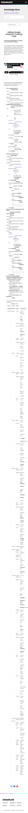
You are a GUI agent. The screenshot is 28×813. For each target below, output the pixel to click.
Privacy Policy (18, 810)
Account (19, 805)
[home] (6, 2)
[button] (25, 2)
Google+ (17, 786)
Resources (12, 805)
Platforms (19, 802)
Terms (23, 810)
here (22, 103)
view (17, 113)
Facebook (14, 786)
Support (5, 805)
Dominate (5, 802)
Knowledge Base (12, 9)
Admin (12, 123)
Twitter (11, 786)
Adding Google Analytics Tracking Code (11, 13)
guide (10, 97)
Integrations (6, 12)
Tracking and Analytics (14, 12)
